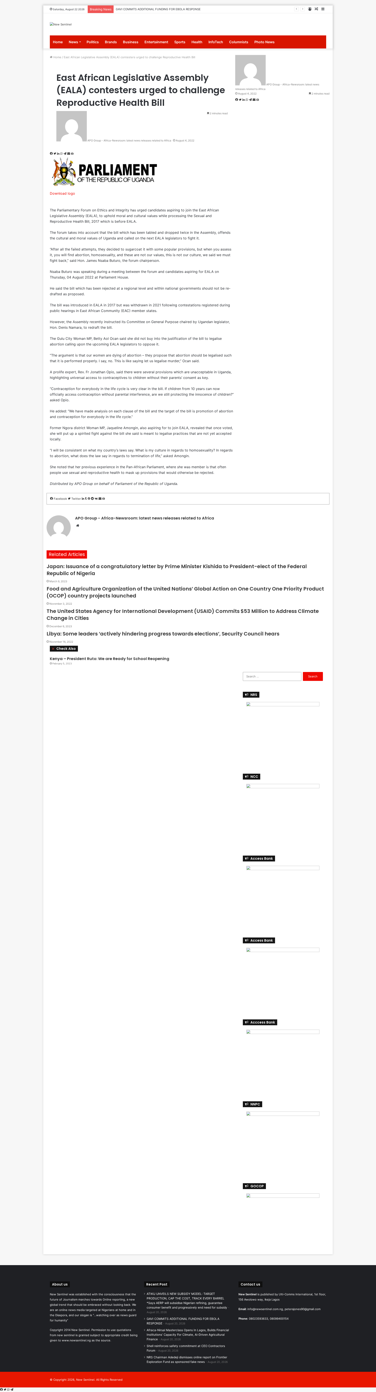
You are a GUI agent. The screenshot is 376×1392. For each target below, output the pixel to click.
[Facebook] (52, 153)
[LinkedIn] (58, 153)
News (73, 42)
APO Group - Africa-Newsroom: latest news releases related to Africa (129, 140)
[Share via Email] (69, 153)
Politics (93, 42)
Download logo (62, 193)
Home (58, 42)
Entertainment (156, 42)
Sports (179, 42)
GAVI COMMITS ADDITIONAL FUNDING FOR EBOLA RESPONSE (158, 9)
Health (196, 42)
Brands (111, 42)
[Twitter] (55, 153)
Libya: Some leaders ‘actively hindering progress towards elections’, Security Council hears (163, 633)
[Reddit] (93, 498)
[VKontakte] (97, 498)
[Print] (72, 153)
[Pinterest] (89, 498)
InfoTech (215, 42)
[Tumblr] (86, 498)
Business (130, 42)
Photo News (264, 42)
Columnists (238, 42)
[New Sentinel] (61, 24)
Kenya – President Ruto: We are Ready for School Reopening (109, 658)
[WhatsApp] (62, 153)
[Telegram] (65, 153)
